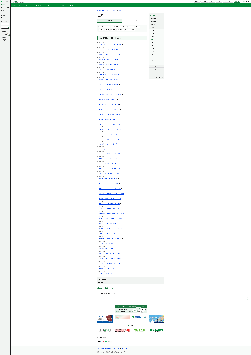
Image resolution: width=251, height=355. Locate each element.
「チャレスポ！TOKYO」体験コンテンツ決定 (110, 124)
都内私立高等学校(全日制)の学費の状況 (108, 84)
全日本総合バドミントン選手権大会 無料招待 (110, 199)
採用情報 (211, 1)
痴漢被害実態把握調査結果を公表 (107, 69)
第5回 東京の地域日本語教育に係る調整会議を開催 (111, 194)
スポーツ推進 (120, 29)
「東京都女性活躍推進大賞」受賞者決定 (109, 208)
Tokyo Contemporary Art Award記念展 (109, 184)
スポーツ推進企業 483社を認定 (106, 273)
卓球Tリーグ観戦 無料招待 (105, 149)
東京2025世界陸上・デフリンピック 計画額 (109, 54)
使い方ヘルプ (117, 348)
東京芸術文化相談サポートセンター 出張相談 (110, 258)
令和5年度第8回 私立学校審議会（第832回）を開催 (111, 213)
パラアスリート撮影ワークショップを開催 (109, 139)
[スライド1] (128, 325)
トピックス (134, 21)
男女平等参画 (29, 5)
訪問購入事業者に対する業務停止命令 (108, 119)
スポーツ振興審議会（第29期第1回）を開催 (110, 164)
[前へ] (99, 325)
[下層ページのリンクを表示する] (163, 19)
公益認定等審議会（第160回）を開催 (108, 179)
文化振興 (72, 5)
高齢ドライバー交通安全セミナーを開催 (109, 174)
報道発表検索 (4, 31)
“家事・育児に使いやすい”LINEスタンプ (109, 74)
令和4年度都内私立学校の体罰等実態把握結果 (110, 94)
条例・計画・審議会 (228, 1)
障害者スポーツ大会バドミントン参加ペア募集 (110, 129)
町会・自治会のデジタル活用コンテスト (109, 248)
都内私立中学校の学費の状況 (106, 89)
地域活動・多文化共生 (17, 5)
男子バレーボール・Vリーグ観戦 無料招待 (109, 109)
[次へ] (162, 325)
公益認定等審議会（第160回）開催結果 (108, 79)
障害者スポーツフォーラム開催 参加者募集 (109, 114)
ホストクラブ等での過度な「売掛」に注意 (109, 263)
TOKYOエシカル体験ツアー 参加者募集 (108, 59)
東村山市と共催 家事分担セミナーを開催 (109, 233)
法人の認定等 (39, 5)
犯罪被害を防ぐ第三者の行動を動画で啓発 (109, 169)
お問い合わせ (100, 348)
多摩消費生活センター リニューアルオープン (110, 189)
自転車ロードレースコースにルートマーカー (110, 268)
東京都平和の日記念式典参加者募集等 (108, 64)
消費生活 (57, 5)
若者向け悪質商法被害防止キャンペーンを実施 (110, 228)
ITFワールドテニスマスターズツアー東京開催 (110, 44)
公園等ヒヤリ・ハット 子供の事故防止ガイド (110, 159)
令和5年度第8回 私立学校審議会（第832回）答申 (111, 144)
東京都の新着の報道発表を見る (106, 293)
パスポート (48, 5)
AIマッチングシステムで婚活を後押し (108, 223)
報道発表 (110, 21)
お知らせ (237, 1)
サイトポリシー (108, 348)
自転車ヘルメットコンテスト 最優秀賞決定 (109, 204)
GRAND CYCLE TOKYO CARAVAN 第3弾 (109, 49)
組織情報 (204, 1)
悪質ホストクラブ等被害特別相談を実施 (109, 253)
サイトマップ (125, 348)
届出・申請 (219, 1)
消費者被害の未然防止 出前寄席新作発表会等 (110, 154)
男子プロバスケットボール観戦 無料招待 (109, 104)
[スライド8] (131, 325)
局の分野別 (197, 1)
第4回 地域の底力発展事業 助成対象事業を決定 (110, 238)
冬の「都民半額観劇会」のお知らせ (108, 99)
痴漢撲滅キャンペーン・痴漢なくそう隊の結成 (110, 218)
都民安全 (137, 27)
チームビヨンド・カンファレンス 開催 (108, 134)
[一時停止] (132, 325)
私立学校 (64, 5)
